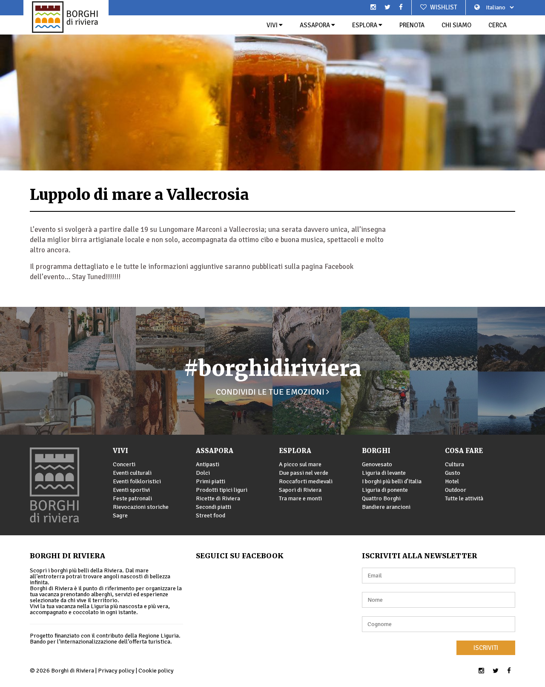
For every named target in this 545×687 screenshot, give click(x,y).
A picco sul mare (300, 464)
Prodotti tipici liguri (221, 490)
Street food (210, 515)
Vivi (273, 25)
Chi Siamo (456, 25)
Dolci (203, 472)
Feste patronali (132, 498)
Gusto (452, 472)
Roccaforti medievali (306, 481)
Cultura (454, 464)
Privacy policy (116, 670)
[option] (272, 85)
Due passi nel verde (303, 472)
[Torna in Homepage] (66, 17)
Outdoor (455, 490)
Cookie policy (156, 670)
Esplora (365, 25)
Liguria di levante (384, 472)
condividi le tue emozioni (271, 391)
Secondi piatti (213, 507)
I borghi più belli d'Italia (392, 481)
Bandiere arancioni (386, 507)
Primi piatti (210, 481)
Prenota (412, 25)
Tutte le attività (464, 498)
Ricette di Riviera (218, 498)
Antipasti (207, 464)
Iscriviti (485, 648)
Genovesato (377, 464)
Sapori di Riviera (300, 490)
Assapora (315, 25)
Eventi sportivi (131, 490)
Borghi (376, 451)
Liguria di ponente (385, 490)
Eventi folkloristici (137, 481)
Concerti (124, 464)
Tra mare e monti (300, 498)
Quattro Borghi (381, 498)
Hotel (452, 481)
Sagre (120, 515)
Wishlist (443, 7)
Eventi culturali (132, 472)
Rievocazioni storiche (141, 507)
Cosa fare (464, 451)
